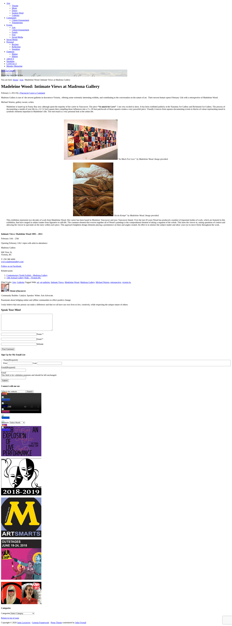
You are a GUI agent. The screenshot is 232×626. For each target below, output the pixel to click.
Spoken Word (17, 13)
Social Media (17, 37)
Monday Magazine (14, 66)
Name (39, 334)
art (38, 282)
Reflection (16, 47)
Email (39, 339)
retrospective (115, 282)
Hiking (15, 56)
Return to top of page (10, 618)
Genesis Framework (40, 622)
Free (14, 35)
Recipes (15, 44)
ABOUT (10, 59)
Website (40, 344)
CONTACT (11, 64)
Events (9, 25)
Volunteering (17, 22)
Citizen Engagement (20, 20)
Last (35, 363)
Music (14, 8)
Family (15, 32)
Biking (15, 54)
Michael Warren (102, 282)
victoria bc (126, 282)
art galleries (45, 282)
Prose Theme (56, 622)
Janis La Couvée (8, 71)
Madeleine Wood (72, 282)
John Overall (80, 622)
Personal (10, 42)
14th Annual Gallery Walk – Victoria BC (23, 278)
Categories (5, 613)
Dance (14, 10)
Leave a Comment (37, 93)
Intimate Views (57, 282)
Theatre (15, 6)
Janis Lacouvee (24, 622)
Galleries (15, 15)
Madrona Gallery (87, 282)
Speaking (16, 49)
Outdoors (10, 51)
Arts (8, 3)
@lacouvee (24, 93)
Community (11, 18)
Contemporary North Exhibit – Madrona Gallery (27, 275)
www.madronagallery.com (12, 261)
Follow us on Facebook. (11, 266)
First (5, 363)
